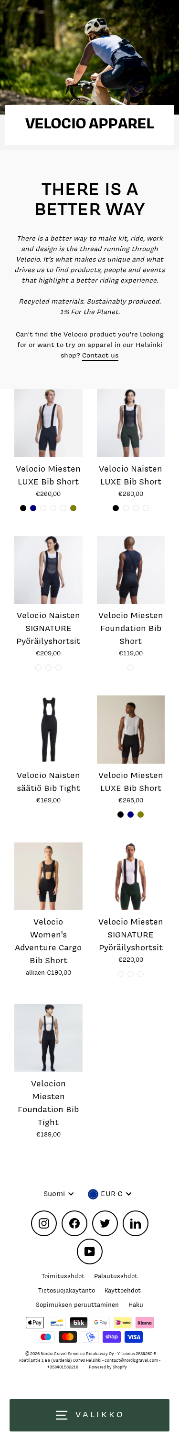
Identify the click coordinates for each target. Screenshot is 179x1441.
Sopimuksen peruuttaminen (77, 1305)
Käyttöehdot (123, 1290)
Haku (135, 1305)
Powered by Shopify (108, 1367)
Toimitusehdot (63, 1276)
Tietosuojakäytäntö (66, 1290)
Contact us (100, 354)
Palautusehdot (115, 1276)
